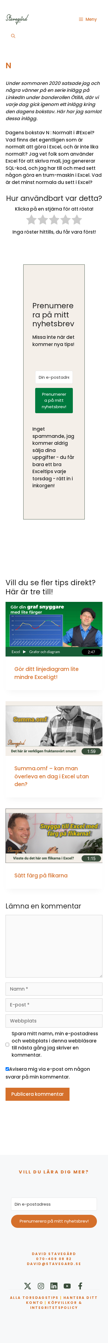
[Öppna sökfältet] (13, 36)
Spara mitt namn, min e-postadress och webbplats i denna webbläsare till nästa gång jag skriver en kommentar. (55, 1044)
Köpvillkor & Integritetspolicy (56, 1305)
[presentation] (54, 629)
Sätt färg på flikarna (41, 875)
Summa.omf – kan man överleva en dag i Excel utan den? (51, 776)
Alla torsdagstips (34, 1297)
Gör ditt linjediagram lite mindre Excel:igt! (46, 673)
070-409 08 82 (54, 1258)
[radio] (31, 220)
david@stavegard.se (54, 1263)
